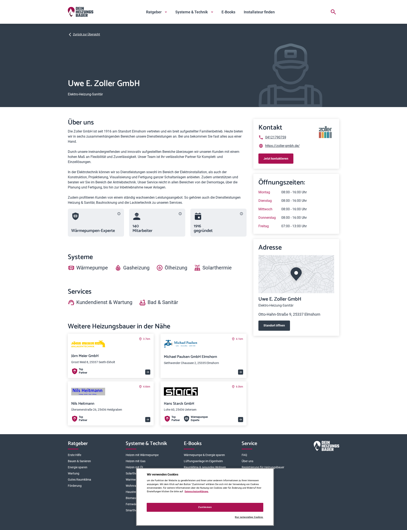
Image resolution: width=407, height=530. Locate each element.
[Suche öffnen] (333, 12)
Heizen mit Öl (134, 467)
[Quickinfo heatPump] (118, 213)
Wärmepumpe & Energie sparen (204, 455)
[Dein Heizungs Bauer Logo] (326, 447)
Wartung (73, 473)
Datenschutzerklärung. (197, 491)
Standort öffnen (274, 325)
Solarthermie (134, 473)
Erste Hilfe (74, 455)
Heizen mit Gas (135, 461)
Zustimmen (205, 507)
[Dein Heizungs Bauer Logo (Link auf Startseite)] (80, 12)
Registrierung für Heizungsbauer (263, 467)
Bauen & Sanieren (79, 461)
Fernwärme (133, 504)
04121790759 (275, 137)
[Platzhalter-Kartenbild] (296, 274)
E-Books (228, 12)
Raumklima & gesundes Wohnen (205, 467)
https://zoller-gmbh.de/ (282, 146)
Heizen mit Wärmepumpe (142, 455)
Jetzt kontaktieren (275, 158)
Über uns (247, 461)
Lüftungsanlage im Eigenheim (203, 461)
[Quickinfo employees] (180, 213)
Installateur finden (259, 12)
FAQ (244, 455)
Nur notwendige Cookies (249, 517)
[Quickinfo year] (241, 213)
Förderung (75, 485)
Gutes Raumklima (79, 479)
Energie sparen (77, 467)
